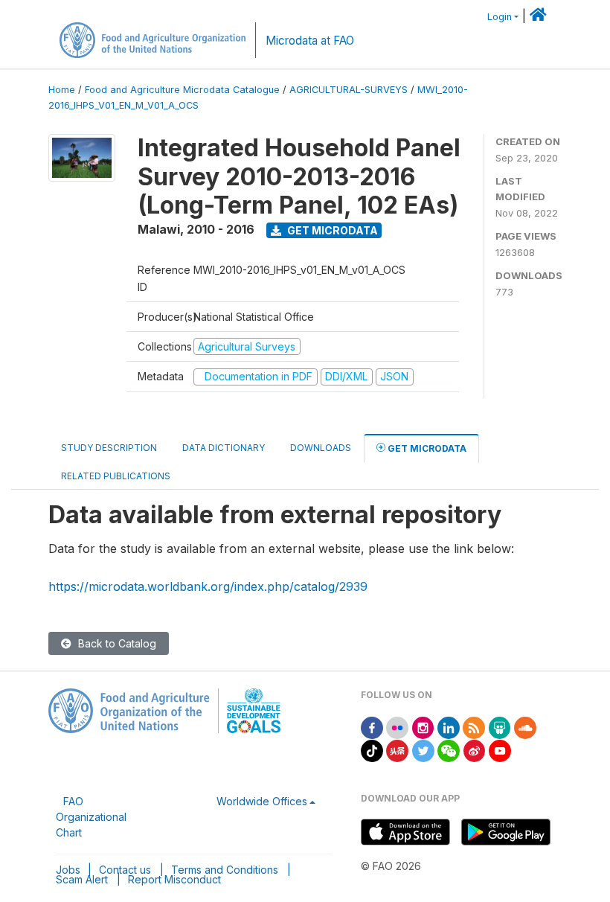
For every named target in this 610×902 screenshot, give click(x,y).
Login (499, 16)
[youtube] (500, 749)
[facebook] (372, 726)
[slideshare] (500, 726)
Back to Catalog (115, 643)
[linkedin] (448, 726)
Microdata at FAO (310, 40)
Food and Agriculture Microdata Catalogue (182, 89)
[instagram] (423, 726)
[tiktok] (372, 749)
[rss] (474, 726)
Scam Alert (82, 879)
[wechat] (448, 749)
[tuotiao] (397, 749)
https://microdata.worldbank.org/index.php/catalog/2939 (207, 586)
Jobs (68, 869)
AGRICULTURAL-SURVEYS (348, 89)
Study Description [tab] (109, 447)
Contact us (125, 869)
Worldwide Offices (261, 801)
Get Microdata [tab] (425, 448)
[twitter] (423, 749)
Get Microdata (331, 230)
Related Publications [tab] (115, 476)
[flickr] (397, 726)
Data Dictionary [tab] (223, 447)
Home (61, 89)
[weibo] (474, 749)
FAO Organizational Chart (91, 817)
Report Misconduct (174, 879)
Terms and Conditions (224, 869)
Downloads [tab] (320, 447)
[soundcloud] (525, 726)
